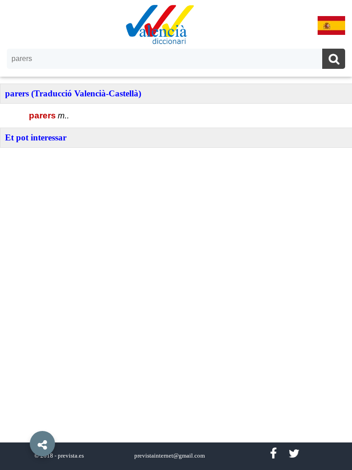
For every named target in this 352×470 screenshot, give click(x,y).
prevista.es (71, 456)
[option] (176, 235)
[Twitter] (294, 454)
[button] (23, 423)
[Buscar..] (333, 60)
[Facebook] (273, 454)
